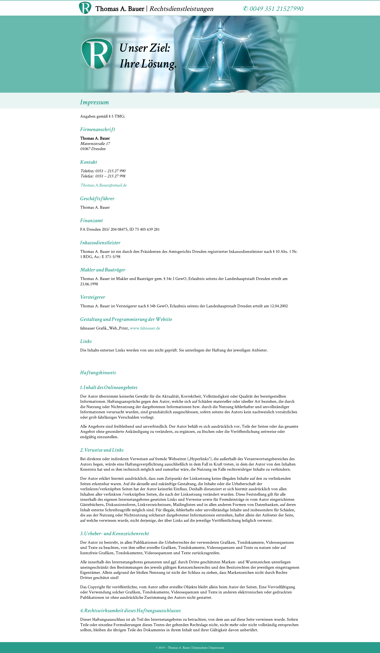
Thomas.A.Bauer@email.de (103, 185)
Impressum (217, 647)
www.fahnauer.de (145, 328)
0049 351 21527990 (275, 8)
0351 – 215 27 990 (110, 170)
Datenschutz (200, 647)
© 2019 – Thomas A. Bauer (173, 647)
